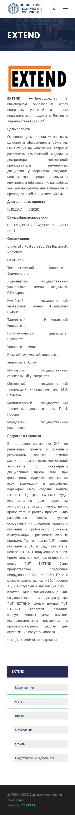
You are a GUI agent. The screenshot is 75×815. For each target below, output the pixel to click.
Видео (19, 716)
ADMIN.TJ (28, 805)
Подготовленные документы (34, 758)
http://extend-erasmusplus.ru (32, 639)
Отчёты (20, 744)
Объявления (23, 730)
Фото (18, 702)
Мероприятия (24, 687)
